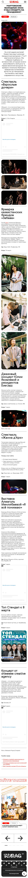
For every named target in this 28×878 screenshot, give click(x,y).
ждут (7, 222)
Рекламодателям (14, 873)
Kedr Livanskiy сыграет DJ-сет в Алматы (14, 766)
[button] (7, 838)
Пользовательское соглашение (14, 870)
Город (5, 16)
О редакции (14, 867)
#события (13, 16)
